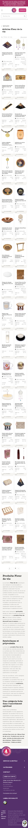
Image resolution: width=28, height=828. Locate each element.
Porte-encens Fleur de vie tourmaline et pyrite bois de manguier (7, 115)
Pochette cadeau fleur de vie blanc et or (20, 520)
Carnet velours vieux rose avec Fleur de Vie (6, 463)
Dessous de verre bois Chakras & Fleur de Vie (19, 172)
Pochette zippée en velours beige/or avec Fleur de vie (20, 434)
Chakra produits (16, 742)
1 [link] (9, 568)
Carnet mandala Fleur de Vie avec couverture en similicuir (19, 548)
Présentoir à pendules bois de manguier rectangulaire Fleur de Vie (20, 256)
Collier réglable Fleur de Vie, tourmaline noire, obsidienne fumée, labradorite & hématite (7, 144)
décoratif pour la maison (10, 621)
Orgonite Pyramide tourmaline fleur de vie (20, 491)
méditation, (19, 683)
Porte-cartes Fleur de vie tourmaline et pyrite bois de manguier (20, 87)
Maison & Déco (16, 740)
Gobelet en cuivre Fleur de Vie (20, 143)
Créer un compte (9, 776)
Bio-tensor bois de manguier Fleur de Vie (20, 463)
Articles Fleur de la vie (9, 734)
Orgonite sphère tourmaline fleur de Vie (20, 200)
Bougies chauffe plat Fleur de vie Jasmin (6, 520)
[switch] (24, 826)
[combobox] (13, 16)
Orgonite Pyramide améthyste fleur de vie (7, 54)
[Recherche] (24, 16)
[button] (2, 10)
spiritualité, (19, 611)
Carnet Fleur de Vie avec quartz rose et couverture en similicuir (20, 283)
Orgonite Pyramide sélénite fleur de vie (7, 86)
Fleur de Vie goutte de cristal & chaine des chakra (7, 172)
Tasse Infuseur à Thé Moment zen (6, 374)
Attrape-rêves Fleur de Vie (20, 228)
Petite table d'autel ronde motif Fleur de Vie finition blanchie (20, 315)
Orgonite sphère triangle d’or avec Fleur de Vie (20, 374)
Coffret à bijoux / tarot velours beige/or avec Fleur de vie (7, 491)
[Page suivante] (18, 568)
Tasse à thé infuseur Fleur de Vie (7, 315)
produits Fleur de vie (16, 647)
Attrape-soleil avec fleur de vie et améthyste (20, 54)
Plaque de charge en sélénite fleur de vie (7, 283)
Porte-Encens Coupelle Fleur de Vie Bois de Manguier (7, 256)
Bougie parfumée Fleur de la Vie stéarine (6, 346)
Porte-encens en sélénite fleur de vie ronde (6, 405)
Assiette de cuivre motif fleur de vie (7, 228)
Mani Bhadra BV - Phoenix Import (3, 815)
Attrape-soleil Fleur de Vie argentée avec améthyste (19, 405)
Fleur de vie (13, 582)
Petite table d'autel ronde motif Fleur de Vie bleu (7, 434)
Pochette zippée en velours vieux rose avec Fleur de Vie (7, 548)
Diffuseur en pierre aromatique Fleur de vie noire (20, 346)
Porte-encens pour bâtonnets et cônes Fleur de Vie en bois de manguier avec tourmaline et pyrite (7, 201)
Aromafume (6, 742)
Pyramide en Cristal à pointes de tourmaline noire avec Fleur (20, 115)
